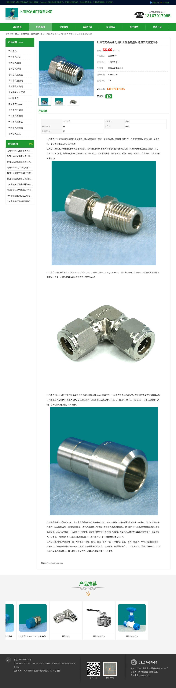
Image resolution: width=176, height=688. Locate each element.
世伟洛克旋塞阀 (15, 116)
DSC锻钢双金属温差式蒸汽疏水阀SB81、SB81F (20, 196)
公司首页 (17, 27)
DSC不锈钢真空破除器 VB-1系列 (20, 190)
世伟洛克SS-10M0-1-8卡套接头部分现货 (23, 636)
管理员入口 (47, 671)
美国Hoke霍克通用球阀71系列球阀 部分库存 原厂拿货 (20, 162)
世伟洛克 (12, 51)
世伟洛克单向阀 (15, 86)
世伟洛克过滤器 (15, 75)
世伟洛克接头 (37, 34)
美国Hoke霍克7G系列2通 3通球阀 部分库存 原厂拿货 (20, 168)
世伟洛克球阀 (14, 63)
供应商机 (40, 27)
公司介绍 (87, 27)
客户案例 (134, 27)
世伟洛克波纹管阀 (16, 92)
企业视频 (64, 27)
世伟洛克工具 (14, 134)
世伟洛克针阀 (14, 69)
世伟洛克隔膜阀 (15, 81)
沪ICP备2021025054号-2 (41, 663)
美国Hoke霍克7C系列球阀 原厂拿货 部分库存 (20, 173)
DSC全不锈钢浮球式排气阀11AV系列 (20, 184)
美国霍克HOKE (15, 104)
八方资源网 (29, 671)
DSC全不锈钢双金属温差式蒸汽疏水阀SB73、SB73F (20, 201)
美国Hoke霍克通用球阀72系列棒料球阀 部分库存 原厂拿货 (20, 156)
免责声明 (38, 671)
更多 (31, 144)
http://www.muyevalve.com (52, 563)
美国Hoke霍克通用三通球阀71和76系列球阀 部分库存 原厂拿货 (20, 179)
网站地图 (56, 671)
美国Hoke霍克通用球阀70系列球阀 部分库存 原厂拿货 (20, 151)
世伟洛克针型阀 (15, 110)
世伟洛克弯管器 (15, 128)
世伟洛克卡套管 (15, 122)
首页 (17, 34)
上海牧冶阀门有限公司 (60, 663)
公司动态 (110, 27)
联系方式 (157, 27)
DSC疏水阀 (13, 98)
